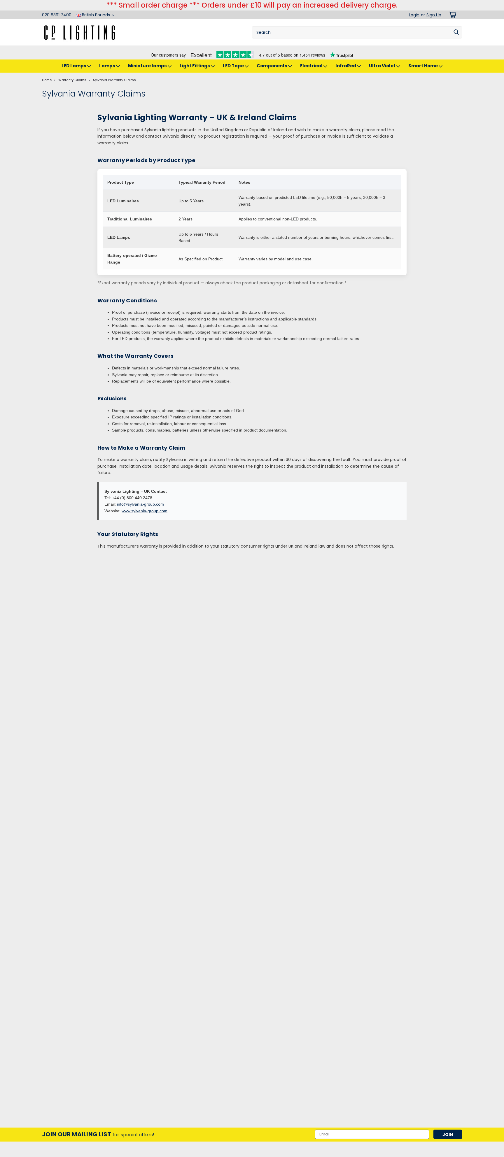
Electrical (311, 66)
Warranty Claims (72, 80)
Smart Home (423, 66)
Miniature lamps (148, 66)
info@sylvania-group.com (140, 504)
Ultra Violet (382, 66)
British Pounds (96, 15)
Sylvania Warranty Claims (114, 80)
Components (272, 66)
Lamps (107, 66)
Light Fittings (195, 66)
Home (47, 80)
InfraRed (346, 66)
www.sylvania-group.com (144, 511)
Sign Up (433, 15)
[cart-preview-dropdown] (451, 15)
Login (414, 15)
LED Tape (234, 66)
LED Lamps (74, 66)
